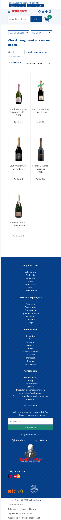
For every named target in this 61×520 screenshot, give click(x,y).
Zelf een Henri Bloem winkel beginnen (30, 396)
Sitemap (12, 509)
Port (30, 287)
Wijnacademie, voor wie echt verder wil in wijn (34, 489)
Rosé (30, 281)
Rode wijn (30, 275)
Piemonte (30, 316)
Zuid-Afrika (30, 364)
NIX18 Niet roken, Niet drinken (15, 491)
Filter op (37, 32)
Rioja (30, 322)
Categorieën (17, 32)
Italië (30, 348)
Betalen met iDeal (10, 476)
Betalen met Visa (24, 476)
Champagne (30, 310)
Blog (30, 380)
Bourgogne (30, 307)
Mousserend (30, 284)
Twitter (44, 440)
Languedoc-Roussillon (30, 313)
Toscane (30, 319)
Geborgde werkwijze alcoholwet (24, 517)
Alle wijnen (30, 272)
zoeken (36, 19)
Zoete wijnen (30, 290)
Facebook (21, 440)
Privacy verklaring (27, 509)
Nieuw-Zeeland (30, 351)
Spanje (30, 361)
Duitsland (30, 342)
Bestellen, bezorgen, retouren (30, 389)
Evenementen (30, 377)
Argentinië (31, 336)
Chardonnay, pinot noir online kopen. (19, 12)
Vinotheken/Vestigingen (30, 393)
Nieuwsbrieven (31, 383)
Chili (30, 339)
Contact (30, 386)
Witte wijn (31, 278)
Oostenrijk (30, 354)
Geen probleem (17, 6)
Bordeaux (30, 304)
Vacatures (31, 399)
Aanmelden (30, 427)
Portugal (30, 357)
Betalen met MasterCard (17, 476)
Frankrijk (30, 345)
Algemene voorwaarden (20, 513)
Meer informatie (35, 6)
